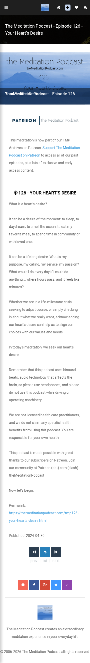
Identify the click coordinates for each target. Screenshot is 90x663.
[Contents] (45, 552)
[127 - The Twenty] (56, 552)
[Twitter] (56, 585)
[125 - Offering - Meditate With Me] (34, 552)
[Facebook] (34, 585)
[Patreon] (23, 585)
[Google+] (45, 585)
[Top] (67, 585)
